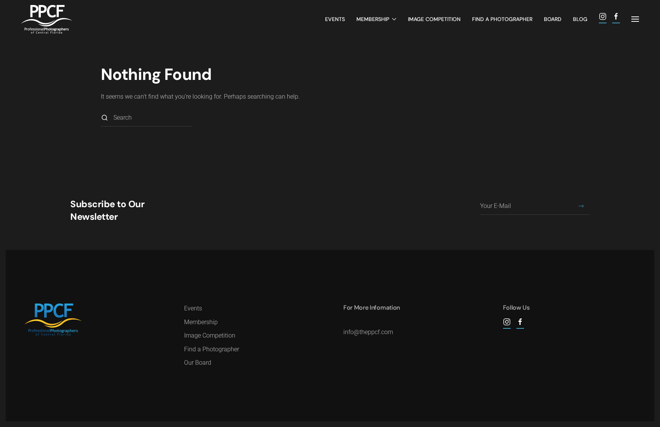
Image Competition (434, 19)
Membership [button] (372, 19)
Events (335, 19)
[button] (635, 19)
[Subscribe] (581, 206)
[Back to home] (46, 19)
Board (552, 19)
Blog (580, 19)
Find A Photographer (502, 19)
